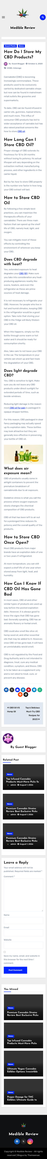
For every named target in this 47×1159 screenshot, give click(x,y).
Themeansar (34, 1155)
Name (6, 915)
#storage (17, 68)
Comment (9, 876)
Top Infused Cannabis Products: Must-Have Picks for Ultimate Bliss (23, 782)
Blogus (20, 1155)
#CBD (9, 68)
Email (6, 927)
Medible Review (22, 28)
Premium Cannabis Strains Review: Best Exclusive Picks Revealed (21, 811)
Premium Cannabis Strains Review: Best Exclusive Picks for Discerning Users (21, 841)
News (21, 46)
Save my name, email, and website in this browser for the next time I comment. (22, 959)
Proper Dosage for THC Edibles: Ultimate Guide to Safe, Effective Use (22, 1100)
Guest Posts (10, 46)
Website (7, 940)
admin (13, 785)
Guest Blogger (18, 64)
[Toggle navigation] (3, 17)
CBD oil (21, 131)
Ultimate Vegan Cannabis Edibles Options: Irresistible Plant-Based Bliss (22, 1072)
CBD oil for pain (17, 408)
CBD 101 (23, 273)
